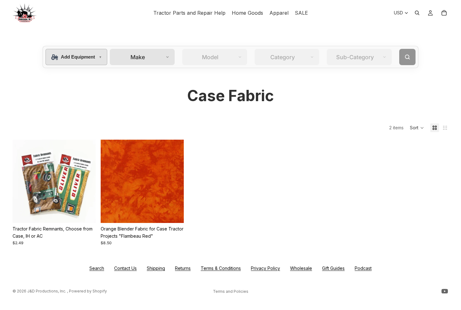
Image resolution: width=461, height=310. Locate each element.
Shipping (156, 268)
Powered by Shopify (88, 291)
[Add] (174, 213)
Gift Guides (333, 268)
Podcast (363, 268)
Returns (183, 268)
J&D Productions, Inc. (47, 291)
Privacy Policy (265, 268)
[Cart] (444, 13)
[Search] (417, 13)
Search (96, 268)
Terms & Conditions (221, 268)
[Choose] (86, 213)
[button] (417, 128)
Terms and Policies (230, 291)
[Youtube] (444, 291)
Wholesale (301, 268)
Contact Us (125, 268)
